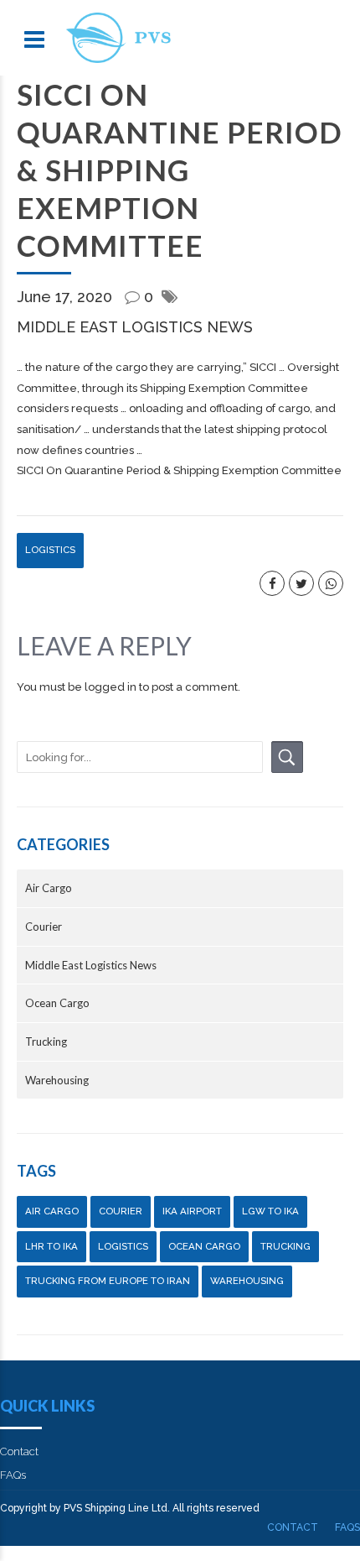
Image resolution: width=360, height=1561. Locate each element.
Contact (19, 1451)
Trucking (46, 1041)
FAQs (13, 1475)
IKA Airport (192, 1211)
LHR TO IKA (51, 1246)
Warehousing (57, 1080)
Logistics (50, 550)
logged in (110, 687)
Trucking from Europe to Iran (107, 1281)
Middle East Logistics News (135, 327)
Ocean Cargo (57, 1003)
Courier (43, 926)
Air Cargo (48, 888)
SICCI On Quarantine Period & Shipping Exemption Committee (179, 470)
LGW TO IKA (270, 1211)
